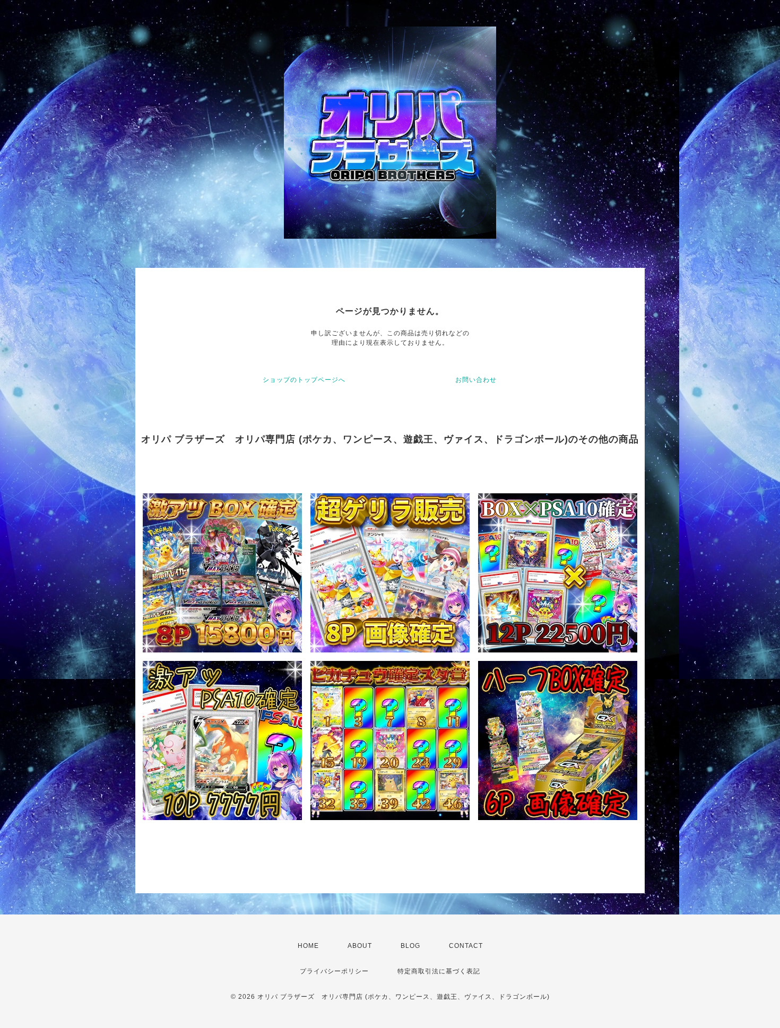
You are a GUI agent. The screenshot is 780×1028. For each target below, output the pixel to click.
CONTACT (466, 945)
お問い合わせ (476, 380)
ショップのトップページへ (304, 380)
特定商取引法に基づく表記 (438, 971)
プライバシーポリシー (334, 971)
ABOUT (360, 945)
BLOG (410, 945)
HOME (308, 945)
